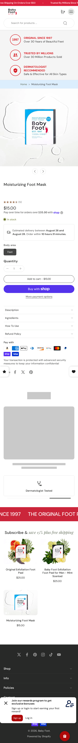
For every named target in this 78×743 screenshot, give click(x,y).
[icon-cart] (63, 11)
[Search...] (65, 23)
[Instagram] (43, 655)
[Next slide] (43, 171)
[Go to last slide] (35, 171)
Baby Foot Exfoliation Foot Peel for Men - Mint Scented (57, 573)
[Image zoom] (39, 127)
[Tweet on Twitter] (23, 372)
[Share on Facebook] (15, 372)
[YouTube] (59, 655)
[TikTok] (51, 655)
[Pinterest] (35, 655)
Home (23, 84)
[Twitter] (19, 655)
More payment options (39, 297)
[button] (39, 279)
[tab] (6, 562)
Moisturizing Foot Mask (20, 620)
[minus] (7, 268)
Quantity (11, 261)
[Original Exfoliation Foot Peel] (21, 551)
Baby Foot (44, 730)
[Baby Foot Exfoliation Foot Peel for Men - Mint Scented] (57, 551)
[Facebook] (27, 655)
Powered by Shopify (39, 736)
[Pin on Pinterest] (31, 372)
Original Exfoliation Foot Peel (20, 571)
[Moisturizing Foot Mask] (21, 602)
